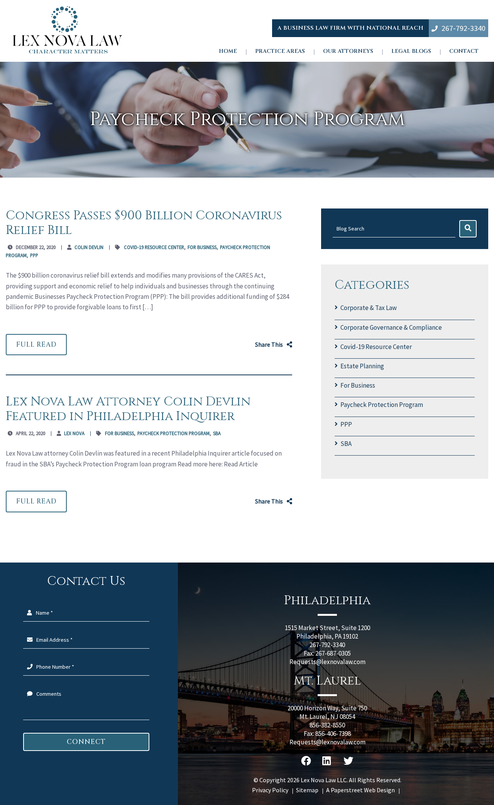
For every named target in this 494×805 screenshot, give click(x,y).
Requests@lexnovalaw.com (327, 662)
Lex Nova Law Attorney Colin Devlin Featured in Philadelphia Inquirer (128, 409)
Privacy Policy (270, 790)
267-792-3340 (464, 28)
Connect (86, 741)
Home (228, 51)
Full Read (36, 344)
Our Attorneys (348, 51)
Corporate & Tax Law (368, 307)
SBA (346, 443)
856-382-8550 (327, 725)
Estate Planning (362, 366)
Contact (464, 51)
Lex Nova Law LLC (324, 780)
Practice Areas (280, 51)
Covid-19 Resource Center (376, 346)
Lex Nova (74, 433)
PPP (346, 424)
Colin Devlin (88, 247)
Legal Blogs (411, 51)
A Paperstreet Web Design (360, 790)
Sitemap (307, 790)
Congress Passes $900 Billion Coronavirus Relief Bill (144, 223)
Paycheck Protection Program (381, 404)
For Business (357, 385)
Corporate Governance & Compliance (391, 327)
